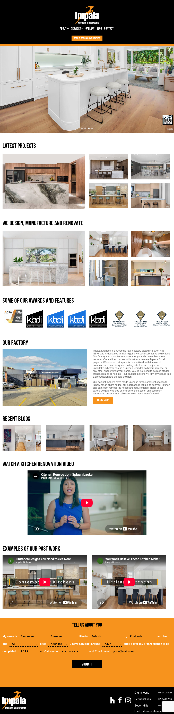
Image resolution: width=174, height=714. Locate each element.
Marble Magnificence (44, 258)
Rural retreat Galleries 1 (108, 195)
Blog (99, 29)
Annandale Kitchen (150, 272)
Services (76, 29)
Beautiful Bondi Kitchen (150, 195)
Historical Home (108, 244)
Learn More (103, 400)
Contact (109, 29)
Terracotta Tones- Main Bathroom (150, 244)
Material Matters (108, 166)
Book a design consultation (87, 38)
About (63, 29)
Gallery (89, 29)
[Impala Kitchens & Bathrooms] (87, 15)
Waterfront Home (108, 272)
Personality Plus (150, 166)
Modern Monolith (44, 181)
